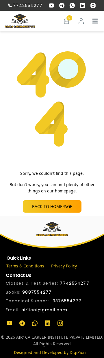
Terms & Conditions (25, 266)
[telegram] (62, 5)
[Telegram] (21, 323)
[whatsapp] (72, 5)
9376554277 (67, 301)
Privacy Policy (64, 266)
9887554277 (37, 292)
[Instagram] (60, 323)
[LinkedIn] (47, 323)
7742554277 (27, 5)
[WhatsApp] (34, 323)
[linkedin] (83, 5)
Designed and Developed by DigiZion (50, 352)
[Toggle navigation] (95, 21)
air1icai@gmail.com (44, 310)
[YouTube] (9, 323)
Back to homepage (52, 206)
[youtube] (51, 5)
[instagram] (93, 5)
